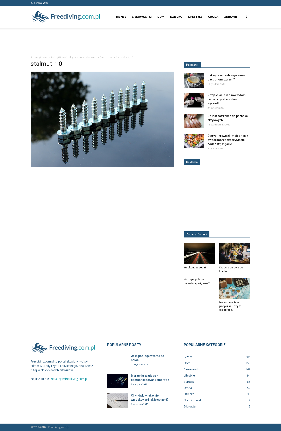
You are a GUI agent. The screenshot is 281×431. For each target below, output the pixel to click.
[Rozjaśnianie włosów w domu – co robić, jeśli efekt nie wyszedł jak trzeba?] (194, 100)
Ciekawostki (142, 17)
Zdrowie (231, 17)
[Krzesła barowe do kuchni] (235, 253)
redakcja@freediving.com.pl (69, 379)
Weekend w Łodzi (195, 267)
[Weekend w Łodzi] (199, 253)
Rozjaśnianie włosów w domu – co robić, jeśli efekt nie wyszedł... (229, 99)
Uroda (213, 17)
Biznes (121, 17)
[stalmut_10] (102, 166)
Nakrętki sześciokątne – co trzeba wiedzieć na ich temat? (84, 57)
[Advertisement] (140, 42)
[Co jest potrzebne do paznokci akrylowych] (194, 121)
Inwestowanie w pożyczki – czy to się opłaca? (230, 306)
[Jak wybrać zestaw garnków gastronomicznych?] (194, 80)
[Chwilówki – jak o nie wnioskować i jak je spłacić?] (117, 400)
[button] (245, 17)
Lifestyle (195, 17)
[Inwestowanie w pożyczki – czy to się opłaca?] (235, 288)
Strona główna (39, 57)
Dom (160, 17)
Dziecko (176, 17)
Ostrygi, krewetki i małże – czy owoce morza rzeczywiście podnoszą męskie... (228, 140)
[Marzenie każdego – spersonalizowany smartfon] (117, 381)
